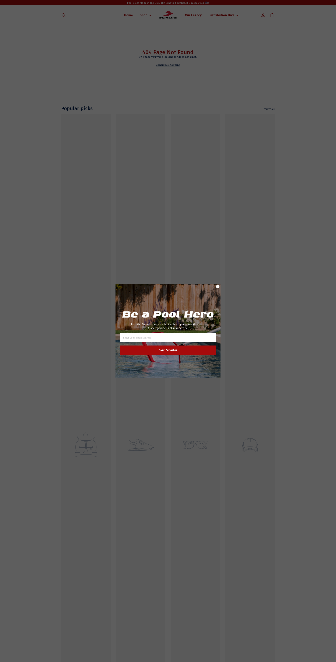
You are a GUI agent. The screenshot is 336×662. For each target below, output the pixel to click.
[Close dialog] (217, 286)
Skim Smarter (168, 350)
